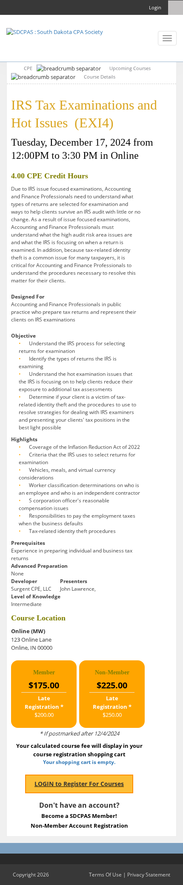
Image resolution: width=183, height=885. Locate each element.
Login (155, 7)
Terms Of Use (105, 874)
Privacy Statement (148, 874)
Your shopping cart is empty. (79, 762)
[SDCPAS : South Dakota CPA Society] (54, 31)
